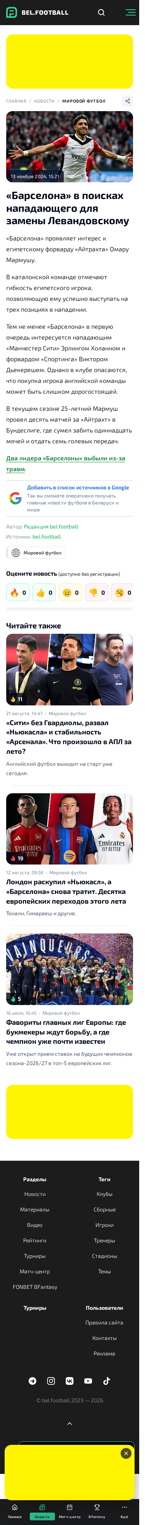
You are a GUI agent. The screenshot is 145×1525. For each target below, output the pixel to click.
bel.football (46, 536)
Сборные (105, 1209)
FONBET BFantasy (35, 1286)
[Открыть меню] (130, 12)
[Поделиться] (127, 101)
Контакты (104, 1338)
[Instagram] (51, 1381)
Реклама (104, 1353)
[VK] (69, 1381)
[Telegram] (32, 1381)
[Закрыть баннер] (126, 1453)
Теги (105, 1179)
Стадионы (104, 1255)
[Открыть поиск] (101, 12)
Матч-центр (35, 1271)
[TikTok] (106, 1381)
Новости (44, 100)
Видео (35, 1224)
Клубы (105, 1193)
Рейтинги (34, 1240)
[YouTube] (88, 1381)
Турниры (35, 1255)
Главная (16, 100)
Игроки (105, 1224)
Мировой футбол (83, 100)
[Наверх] (70, 1424)
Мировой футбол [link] (67, 713)
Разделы (34, 1179)
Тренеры (104, 1240)
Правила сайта (104, 1322)
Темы (104, 1271)
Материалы (34, 1209)
